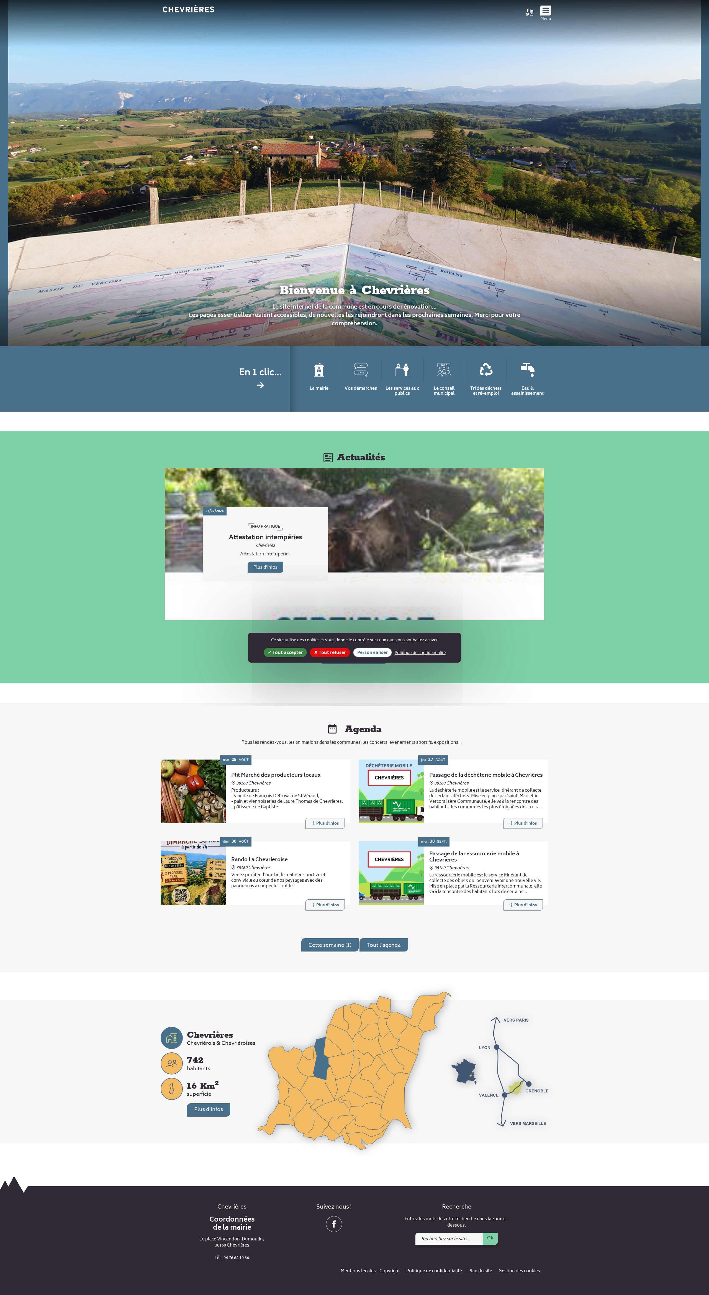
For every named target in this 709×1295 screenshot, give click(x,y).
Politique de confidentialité (434, 1271)
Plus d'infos (265, 567)
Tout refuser (332, 652)
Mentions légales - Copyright (370, 1271)
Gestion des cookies (519, 1271)
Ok (490, 1238)
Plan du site (480, 1271)
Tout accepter (287, 652)
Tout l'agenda (384, 945)
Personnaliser (372, 652)
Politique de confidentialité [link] (420, 652)
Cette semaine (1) (330, 945)
